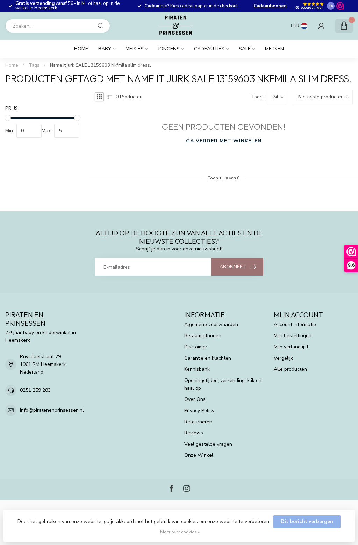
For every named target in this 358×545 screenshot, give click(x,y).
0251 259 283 (35, 390)
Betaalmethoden (202, 335)
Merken (274, 48)
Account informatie (295, 324)
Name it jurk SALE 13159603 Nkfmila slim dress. (100, 65)
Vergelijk (283, 358)
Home (81, 48)
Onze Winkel (198, 455)
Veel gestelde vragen (208, 444)
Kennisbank (197, 369)
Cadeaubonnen (270, 6)
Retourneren (198, 421)
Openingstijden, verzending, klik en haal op (223, 384)
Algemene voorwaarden (211, 324)
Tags (34, 65)
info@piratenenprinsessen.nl (52, 410)
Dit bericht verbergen (307, 521)
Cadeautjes (209, 48)
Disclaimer (195, 347)
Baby (104, 48)
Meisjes (135, 48)
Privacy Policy (199, 410)
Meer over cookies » (180, 532)
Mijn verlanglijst (291, 347)
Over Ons (195, 399)
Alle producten (290, 369)
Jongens (169, 48)
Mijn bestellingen (293, 335)
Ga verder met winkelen (224, 140)
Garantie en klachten (207, 358)
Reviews (193, 433)
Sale (245, 48)
